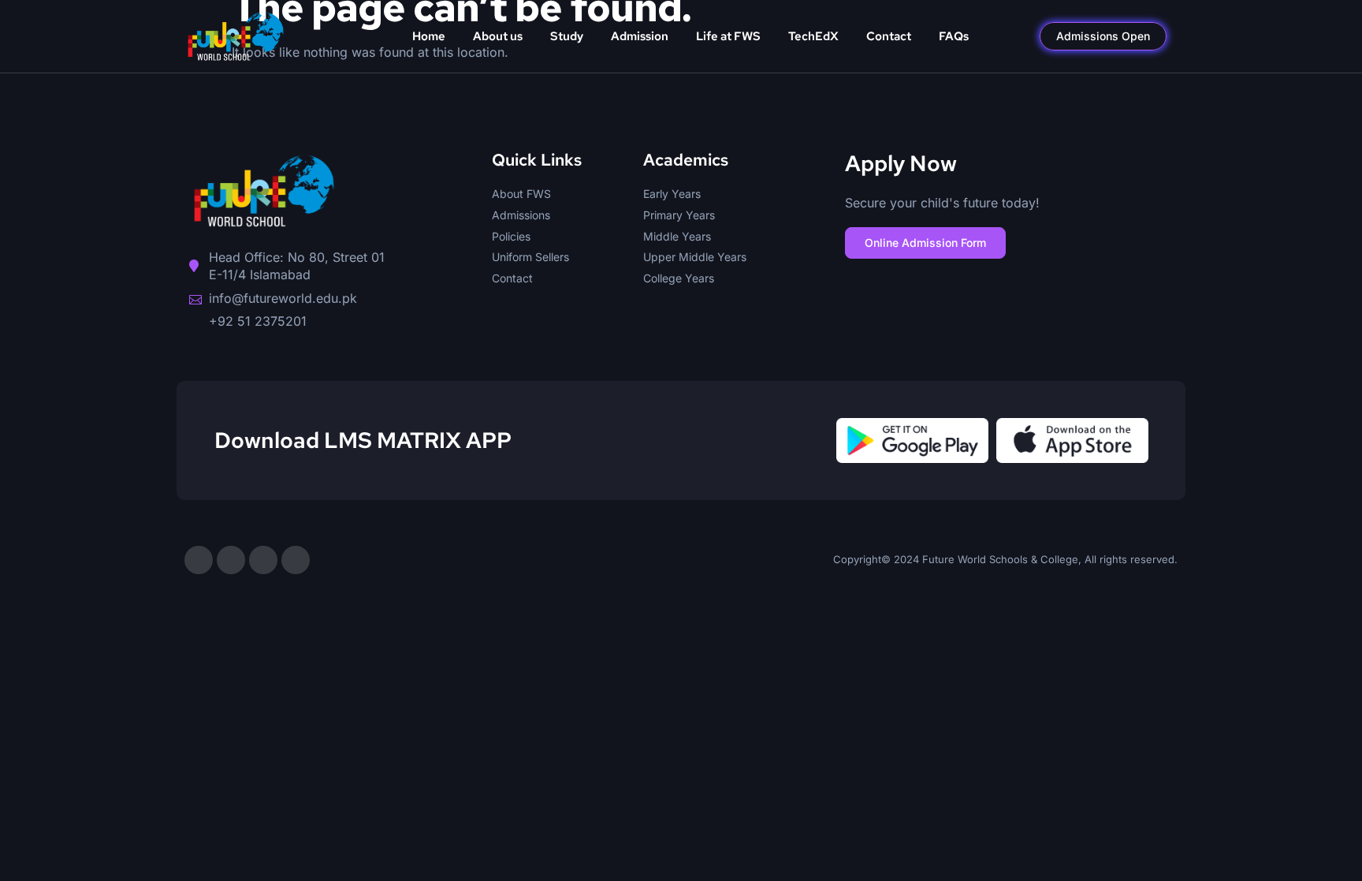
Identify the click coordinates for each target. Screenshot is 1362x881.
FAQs (954, 36)
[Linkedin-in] (295, 560)
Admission (639, 36)
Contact (888, 36)
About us (498, 36)
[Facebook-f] (198, 560)
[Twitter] (263, 560)
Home (428, 36)
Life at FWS (728, 36)
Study (566, 36)
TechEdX (813, 36)
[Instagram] (231, 560)
